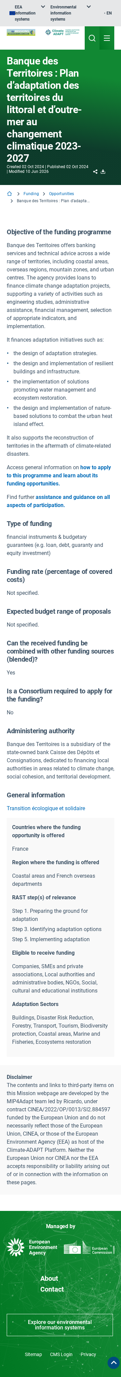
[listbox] (27, 13)
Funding (31, 193)
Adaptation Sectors (35, 1004)
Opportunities (61, 193)
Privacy (88, 1354)
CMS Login (61, 1354)
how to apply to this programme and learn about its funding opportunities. (59, 475)
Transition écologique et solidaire (46, 808)
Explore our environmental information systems (60, 1325)
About (49, 1278)
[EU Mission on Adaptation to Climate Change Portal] (21, 32)
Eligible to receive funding (43, 953)
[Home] (10, 194)
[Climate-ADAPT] (62, 32)
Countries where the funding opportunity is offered (46, 831)
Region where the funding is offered (55, 862)
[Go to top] (114, 1363)
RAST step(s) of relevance (44, 897)
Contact (52, 1289)
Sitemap (33, 1354)
